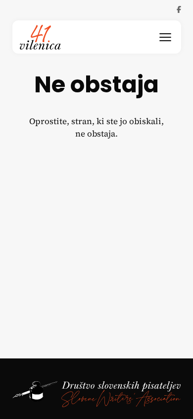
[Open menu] (165, 37)
